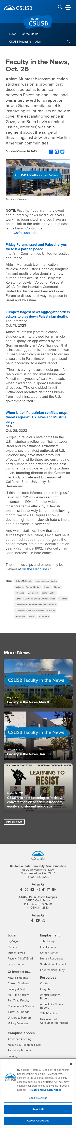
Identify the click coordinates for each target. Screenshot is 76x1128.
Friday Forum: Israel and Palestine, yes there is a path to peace (36, 246)
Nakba (57, 587)
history (47, 587)
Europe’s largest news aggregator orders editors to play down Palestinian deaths (38, 314)
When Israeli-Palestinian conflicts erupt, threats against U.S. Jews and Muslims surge (37, 417)
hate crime (20, 616)
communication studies (46, 581)
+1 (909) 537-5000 (38, 877)
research (63, 598)
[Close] (71, 1064)
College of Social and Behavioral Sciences (35, 610)
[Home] (18, 8)
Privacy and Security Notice (45, 1090)
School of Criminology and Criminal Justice (35, 598)
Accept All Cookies (38, 1120)
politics (32, 616)
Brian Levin (33, 593)
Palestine (20, 593)
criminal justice (49, 593)
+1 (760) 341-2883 (38, 907)
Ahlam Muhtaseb (24, 581)
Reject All (37, 1109)
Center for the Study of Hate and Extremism (36, 604)
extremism (44, 616)
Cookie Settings (38, 1098)
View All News (14, 822)
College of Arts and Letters (28, 587)
